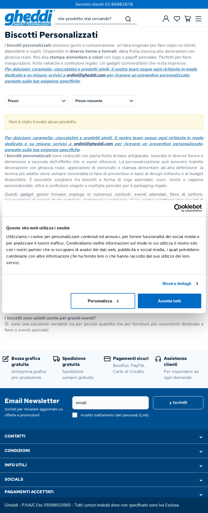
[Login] (166, 18)
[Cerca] (128, 18)
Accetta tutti (169, 300)
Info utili (16, 465)
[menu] (198, 18)
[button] (36, 101)
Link (143, 415)
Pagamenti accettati (29, 492)
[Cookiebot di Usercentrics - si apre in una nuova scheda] (178, 208)
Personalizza (100, 300)
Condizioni (17, 450)
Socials (14, 479)
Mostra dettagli (176, 283)
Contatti (15, 436)
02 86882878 (119, 4)
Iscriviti (179, 403)
